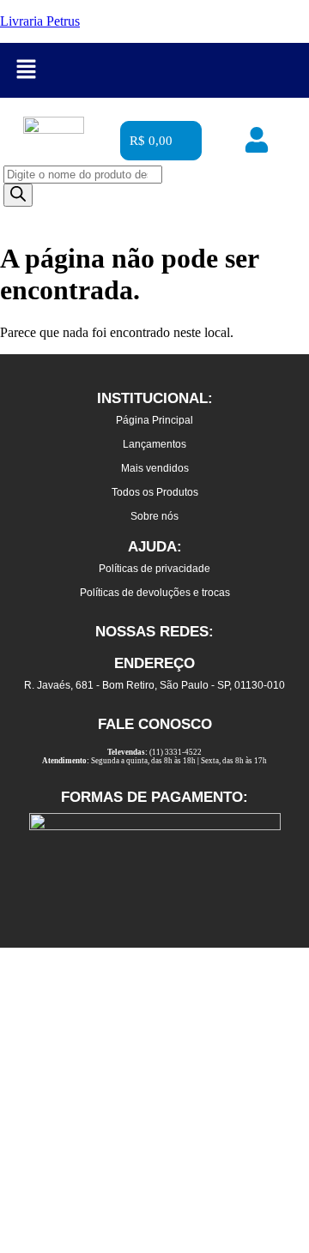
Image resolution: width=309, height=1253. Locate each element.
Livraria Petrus (40, 21)
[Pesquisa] (18, 195)
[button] (26, 70)
